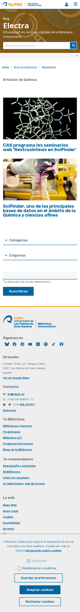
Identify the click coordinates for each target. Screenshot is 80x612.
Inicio (5, 67)
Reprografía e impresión (19, 466)
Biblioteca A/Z (12, 437)
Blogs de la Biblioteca (25, 67)
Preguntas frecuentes (18, 443)
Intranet (8, 528)
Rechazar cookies (40, 602)
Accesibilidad (11, 523)
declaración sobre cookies (44, 550)
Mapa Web (10, 505)
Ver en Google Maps (16, 378)
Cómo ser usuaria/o (16, 477)
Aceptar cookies (40, 590)
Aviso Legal (10, 511)
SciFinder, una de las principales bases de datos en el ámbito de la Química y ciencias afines (39, 210)
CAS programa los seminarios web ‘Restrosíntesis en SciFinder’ (39, 147)
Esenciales (39, 561)
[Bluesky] (7, 344)
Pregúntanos (11, 432)
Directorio (9, 410)
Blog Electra (49, 67)
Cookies (8, 517)
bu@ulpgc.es (16, 394)
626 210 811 (27, 404)
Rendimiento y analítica (39, 568)
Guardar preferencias (38, 578)
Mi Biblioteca (11, 471)
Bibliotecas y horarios (17, 426)
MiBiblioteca (66, 4)
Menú (75, 4)
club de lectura (35, 483)
